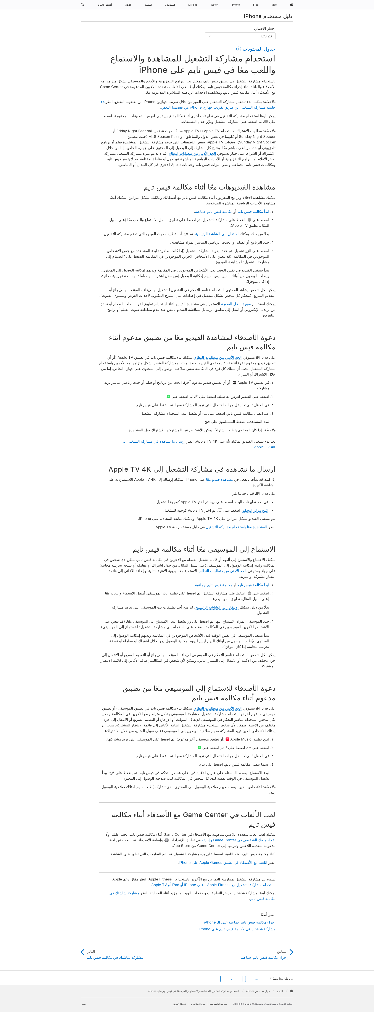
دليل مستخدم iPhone (268, 16)
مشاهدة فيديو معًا (219, 479)
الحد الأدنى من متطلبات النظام (192, 153)
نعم (256, 978)
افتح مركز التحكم (255, 510)
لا (231, 978)
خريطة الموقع (180, 1003)
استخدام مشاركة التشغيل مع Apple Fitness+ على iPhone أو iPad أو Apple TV (213, 885)
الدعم (280, 991)
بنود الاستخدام (198, 1003)
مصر (83, 1003)
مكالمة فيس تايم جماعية (213, 211)
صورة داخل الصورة (236, 304)
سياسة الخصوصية (218, 1003)
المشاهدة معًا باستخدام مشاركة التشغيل (236, 527)
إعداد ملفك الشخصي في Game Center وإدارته (239, 840)
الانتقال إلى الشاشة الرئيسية (217, 234)
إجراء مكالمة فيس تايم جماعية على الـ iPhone (240, 922)
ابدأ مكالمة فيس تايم (253, 211)
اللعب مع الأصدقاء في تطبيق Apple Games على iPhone (223, 862)
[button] (82, 5)
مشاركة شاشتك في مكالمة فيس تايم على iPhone (237, 929)
